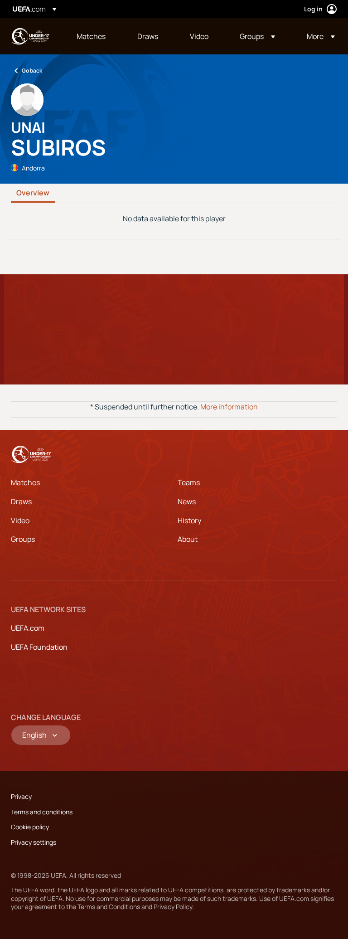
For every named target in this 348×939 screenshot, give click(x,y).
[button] (257, 36)
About (188, 539)
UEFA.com (27, 628)
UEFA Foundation (39, 647)
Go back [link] (32, 70)
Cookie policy (30, 826)
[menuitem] (96, 36)
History (189, 520)
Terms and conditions (41, 812)
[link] (91, 36)
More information (229, 407)
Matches (25, 482)
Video (20, 520)
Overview (32, 193)
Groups (23, 539)
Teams (189, 482)
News (187, 501)
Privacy (21, 796)
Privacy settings (33, 842)
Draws (21, 501)
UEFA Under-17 (30, 36)
